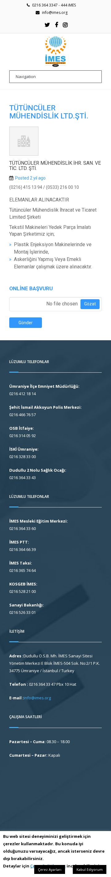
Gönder (25, 322)
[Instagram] (65, 24)
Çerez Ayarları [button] (49, 869)
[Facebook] (56, 24)
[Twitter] (47, 24)
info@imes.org (55, 12)
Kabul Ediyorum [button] (89, 869)
